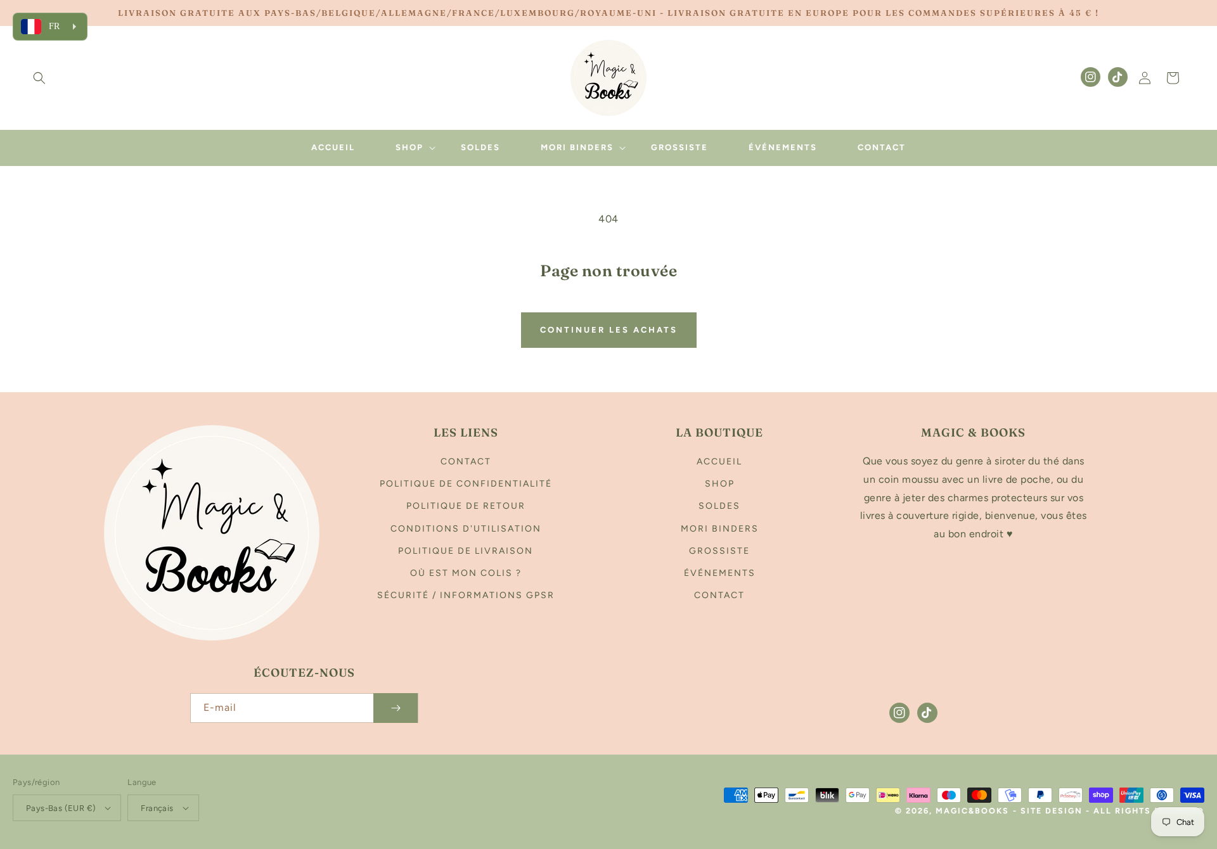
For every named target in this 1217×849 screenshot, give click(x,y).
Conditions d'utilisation (465, 528)
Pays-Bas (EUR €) (61, 808)
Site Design (1052, 810)
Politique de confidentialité (466, 483)
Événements (720, 573)
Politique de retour (465, 506)
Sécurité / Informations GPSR (466, 595)
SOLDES (719, 506)
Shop (720, 483)
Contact (466, 461)
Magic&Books (972, 810)
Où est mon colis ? (466, 573)
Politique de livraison (465, 551)
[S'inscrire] (395, 708)
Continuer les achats (609, 330)
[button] (39, 78)
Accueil (719, 461)
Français (157, 808)
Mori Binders (720, 528)
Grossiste (719, 551)
